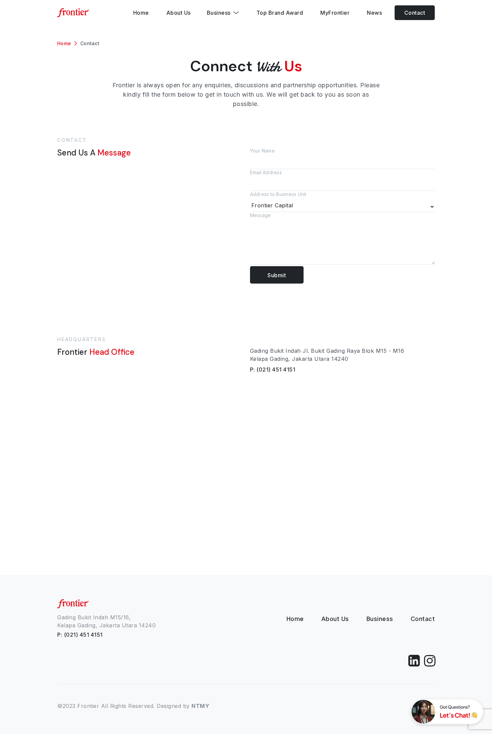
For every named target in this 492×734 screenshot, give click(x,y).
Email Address (266, 172)
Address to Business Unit (278, 194)
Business (379, 618)
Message (260, 215)
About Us (335, 618)
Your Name (262, 150)
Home (64, 43)
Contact (414, 12)
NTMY (200, 706)
